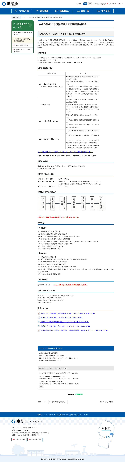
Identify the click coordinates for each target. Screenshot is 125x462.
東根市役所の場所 (35, 439)
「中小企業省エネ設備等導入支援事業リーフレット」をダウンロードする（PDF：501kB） (67, 313)
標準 (85, 4)
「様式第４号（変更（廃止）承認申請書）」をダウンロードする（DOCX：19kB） (65, 326)
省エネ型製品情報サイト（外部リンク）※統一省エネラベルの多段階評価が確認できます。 (65, 152)
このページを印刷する (106, 402)
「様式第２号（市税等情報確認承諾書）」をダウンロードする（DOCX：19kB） (64, 322)
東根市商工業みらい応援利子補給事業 (23, 50)
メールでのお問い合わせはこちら (51, 360)
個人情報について (62, 415)
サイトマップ (112, 4)
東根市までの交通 (19, 439)
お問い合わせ (74, 415)
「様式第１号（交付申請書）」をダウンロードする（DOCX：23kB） (61, 317)
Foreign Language (100, 4)
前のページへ (42, 402)
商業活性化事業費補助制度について (23, 33)
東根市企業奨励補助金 (21, 45)
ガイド (121, 4)
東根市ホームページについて (46, 415)
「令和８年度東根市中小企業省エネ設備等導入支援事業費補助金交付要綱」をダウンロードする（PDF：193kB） (74, 330)
